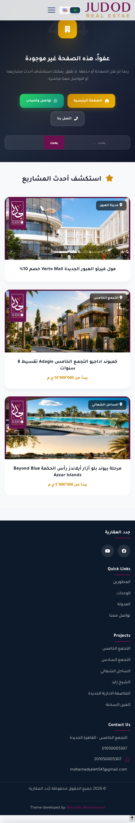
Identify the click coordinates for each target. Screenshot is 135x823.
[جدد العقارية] (107, 10)
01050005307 (114, 749)
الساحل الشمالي (115, 671)
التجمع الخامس (116, 649)
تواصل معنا (119, 616)
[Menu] (51, 10)
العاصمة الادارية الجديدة (109, 694)
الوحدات (123, 593)
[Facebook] (124, 551)
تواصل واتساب (38, 101)
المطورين (121, 582)
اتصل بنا (64, 119)
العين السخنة (118, 705)
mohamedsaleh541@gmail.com (98, 770)
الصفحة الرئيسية (88, 101)
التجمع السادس (115, 660)
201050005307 (108, 759)
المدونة (123, 604)
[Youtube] (107, 551)
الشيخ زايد (121, 682)
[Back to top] (132, 818)
